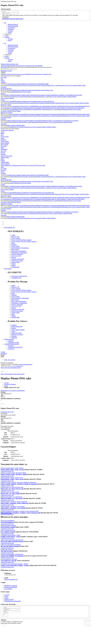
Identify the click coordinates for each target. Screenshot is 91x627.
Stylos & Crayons (62, 120)
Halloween (10, 125)
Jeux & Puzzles (31, 101)
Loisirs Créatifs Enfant (47, 95)
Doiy (2, 135)
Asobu (2, 132)
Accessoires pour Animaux (13, 84)
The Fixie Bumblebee (7, 522)
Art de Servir (21, 106)
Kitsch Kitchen (5, 143)
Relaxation (26, 90)
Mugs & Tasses (11, 108)
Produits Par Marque (10, 384)
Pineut (2, 148)
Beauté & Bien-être (6, 88)
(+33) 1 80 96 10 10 (17, 366)
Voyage (52, 101)
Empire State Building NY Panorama (12, 556)
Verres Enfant (78, 95)
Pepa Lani (3, 146)
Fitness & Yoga (18, 90)
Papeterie (3, 119)
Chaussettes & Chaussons (48, 114)
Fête (15, 101)
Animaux (3, 82)
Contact (6, 35)
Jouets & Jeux (37, 95)
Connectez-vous (20, 65)
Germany (10, 31)
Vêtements (71, 114)
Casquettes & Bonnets (34, 114)
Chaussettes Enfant (19, 95)
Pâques (21, 125)
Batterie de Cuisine (40, 106)
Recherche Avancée (6, 70)
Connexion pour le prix (7, 412)
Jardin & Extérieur (22, 101)
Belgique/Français (13, 24)
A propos (6, 37)
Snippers (3, 154)
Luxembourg (11, 27)
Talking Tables (5, 157)
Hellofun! (3, 140)
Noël (17, 125)
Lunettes (57, 114)
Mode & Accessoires (6, 112)
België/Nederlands (13, 26)
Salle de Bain (45, 108)
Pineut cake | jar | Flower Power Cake (12, 489)
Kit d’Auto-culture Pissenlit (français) (12, 541)
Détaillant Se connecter (10, 585)
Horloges (83, 106)
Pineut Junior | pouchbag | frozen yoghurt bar (15, 503)
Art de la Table (29, 106)
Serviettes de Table (54, 108)
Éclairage (82, 108)
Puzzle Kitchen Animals (8, 527)
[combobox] (9, 69)
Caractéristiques (20, 390)
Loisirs (3, 100)
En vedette (4, 77)
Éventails (87, 114)
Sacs (67, 114)
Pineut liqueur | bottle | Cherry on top (12, 479)
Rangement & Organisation (34, 108)
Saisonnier (4, 124)
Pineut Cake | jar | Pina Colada (10, 493)
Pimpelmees (4, 149)
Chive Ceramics (5, 164)
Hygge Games (5, 141)
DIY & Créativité (9, 101)
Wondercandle (5, 162)
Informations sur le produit (8, 390)
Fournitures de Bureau (34, 120)
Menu (2, 167)
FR (5, 23)
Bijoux (26, 114)
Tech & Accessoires (44, 101)
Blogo (2, 133)
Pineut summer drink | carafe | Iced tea (13, 469)
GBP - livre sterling (9, 360)
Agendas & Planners (11, 120)
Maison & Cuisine (6, 104)
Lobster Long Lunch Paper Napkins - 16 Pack (15, 565)
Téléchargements (6, 65)
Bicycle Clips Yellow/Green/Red (10, 546)
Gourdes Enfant (28, 95)
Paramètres (4, 353)
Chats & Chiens (36, 84)
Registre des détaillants (10, 587)
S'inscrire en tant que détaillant (33, 65)
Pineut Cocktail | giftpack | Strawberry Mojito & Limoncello (19, 484)
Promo (2, 80)
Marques (13, 65)
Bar (34, 106)
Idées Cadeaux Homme (7, 98)
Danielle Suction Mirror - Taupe (10, 536)
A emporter (14, 106)
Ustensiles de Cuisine (66, 108)
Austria (10, 32)
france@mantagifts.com (25, 364)
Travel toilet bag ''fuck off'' (9, 560)
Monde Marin (45, 84)
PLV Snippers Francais (8, 532)
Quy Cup (3, 151)
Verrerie (77, 108)
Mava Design (4, 144)
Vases (73, 108)
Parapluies (63, 114)
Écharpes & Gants (79, 114)
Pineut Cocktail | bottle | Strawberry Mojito (14, 474)
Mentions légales (9, 599)
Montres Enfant (58, 95)
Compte (3, 352)
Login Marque (8, 588)
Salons (10, 40)
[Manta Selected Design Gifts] (9, 64)
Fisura (2, 138)
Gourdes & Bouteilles (75, 106)
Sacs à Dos (65, 95)
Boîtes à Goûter (9, 95)
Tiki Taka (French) (7, 551)
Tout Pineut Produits (6, 513)
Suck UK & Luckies (6, 156)
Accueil (6, 382)
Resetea (3, 152)
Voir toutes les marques (7, 130)
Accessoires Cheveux (18, 114)
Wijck (2, 159)
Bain (13, 90)
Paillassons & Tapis (20, 108)
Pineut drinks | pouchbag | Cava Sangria (13, 508)
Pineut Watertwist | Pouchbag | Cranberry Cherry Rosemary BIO (21, 513)
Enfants (3, 93)
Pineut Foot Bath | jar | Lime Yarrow (12, 498)
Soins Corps (49, 90)
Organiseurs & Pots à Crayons (48, 120)
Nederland (11, 29)
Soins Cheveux (42, 90)
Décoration (66, 106)
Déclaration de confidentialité (12, 601)
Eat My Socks (5, 136)
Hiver (14, 125)
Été (24, 125)
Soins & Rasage (33, 90)
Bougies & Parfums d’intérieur (54, 106)
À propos (31, 165)
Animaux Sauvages (26, 84)
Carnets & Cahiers (22, 120)
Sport (37, 101)
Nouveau (3, 170)
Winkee (3, 160)
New (2, 79)
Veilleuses (71, 95)
